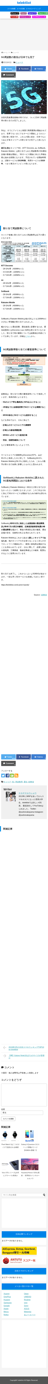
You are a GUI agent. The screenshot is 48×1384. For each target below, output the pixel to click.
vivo (25, 1303)
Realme (27, 1300)
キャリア (7, 782)
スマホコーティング (33, 8)
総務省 (44, 595)
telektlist (24, 3)
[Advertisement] (24, 34)
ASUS (26, 1309)
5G (13, 782)
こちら (28, 336)
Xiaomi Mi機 (43, 13)
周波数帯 (19, 782)
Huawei (7, 1300)
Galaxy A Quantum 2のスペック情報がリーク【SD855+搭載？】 (30, 1147)
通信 (25, 782)
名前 (3, 1109)
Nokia (6, 1315)
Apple (6, 1309)
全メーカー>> (29, 1315)
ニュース (19, 62)
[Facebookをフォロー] (7, 775)
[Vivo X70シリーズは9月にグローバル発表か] (10, 1164)
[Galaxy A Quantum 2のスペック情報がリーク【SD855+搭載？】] (30, 1136)
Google (7, 1306)
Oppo (26, 1294)
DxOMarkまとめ (39, 17)
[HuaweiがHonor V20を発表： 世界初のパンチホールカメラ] (30, 1164)
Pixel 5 (23, 13)
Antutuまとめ (25, 17)
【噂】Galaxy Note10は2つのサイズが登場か (26, 1057)
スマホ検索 (11, 8)
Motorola (27, 1312)
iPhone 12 (15, 13)
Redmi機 (14, 17)
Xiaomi (6, 1294)
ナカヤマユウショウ (27, 793)
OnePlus (7, 1297)
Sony (26, 1306)
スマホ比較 (21, 8)
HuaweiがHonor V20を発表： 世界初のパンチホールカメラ (30, 1175)
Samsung (8, 1303)
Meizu (6, 1312)
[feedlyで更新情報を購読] (12, 775)
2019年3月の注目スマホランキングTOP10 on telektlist (26, 1048)
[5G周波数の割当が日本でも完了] (38, 68)
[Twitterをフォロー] (3, 775)
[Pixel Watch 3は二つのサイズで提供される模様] (10, 1136)
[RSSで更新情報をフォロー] (16, 775)
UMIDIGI (27, 1297)
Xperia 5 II (32, 13)
